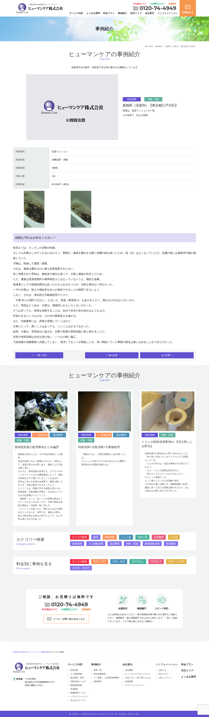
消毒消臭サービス (78, 681)
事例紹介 (122, 13)
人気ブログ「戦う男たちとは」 (139, 678)
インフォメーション (167, 13)
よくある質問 (93, 13)
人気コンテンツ (165, 678)
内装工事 (142, 537)
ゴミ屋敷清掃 (95, 543)
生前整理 (159, 537)
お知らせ (162, 670)
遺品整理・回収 (77, 678)
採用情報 (129, 681)
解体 (95, 537)
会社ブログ (163, 674)
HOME (150, 46)
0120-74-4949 (158, 8)
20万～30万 (99, 561)
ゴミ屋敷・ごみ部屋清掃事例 (106, 678)
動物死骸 (110, 537)
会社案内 (149, 13)
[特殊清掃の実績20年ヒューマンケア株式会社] (36, 667)
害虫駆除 (171, 543)
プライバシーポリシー (135, 685)
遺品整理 (115, 543)
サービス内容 (76, 13)
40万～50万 (119, 561)
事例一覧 (98, 670)
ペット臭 (126, 537)
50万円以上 (138, 561)
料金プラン (109, 13)
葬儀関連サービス (78, 693)
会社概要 (129, 670)
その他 (173, 537)
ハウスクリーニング (79, 696)
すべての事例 (79, 537)
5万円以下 (156, 561)
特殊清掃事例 (99, 674)
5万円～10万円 (176, 561)
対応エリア (136, 13)
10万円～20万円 (81, 568)
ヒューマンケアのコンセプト (138, 674)
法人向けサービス (78, 700)
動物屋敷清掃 (152, 543)
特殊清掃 (77, 543)
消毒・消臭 (132, 543)
